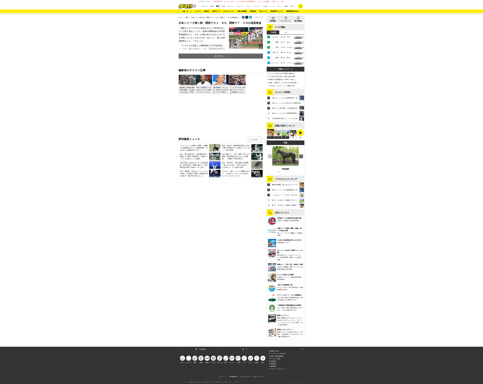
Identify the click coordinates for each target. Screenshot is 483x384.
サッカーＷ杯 (228, 1)
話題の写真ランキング (285, 126)
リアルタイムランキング (286, 179)
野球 (217, 6)
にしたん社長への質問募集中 (245, 1)
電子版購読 (298, 21)
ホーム (181, 17)
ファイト (256, 6)
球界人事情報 (242, 11)
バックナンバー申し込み (278, 353)
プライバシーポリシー (277, 369)
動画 (286, 6)
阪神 (223, 6)
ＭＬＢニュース (228, 11)
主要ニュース (283, 69)
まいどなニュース (245, 376)
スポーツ (240, 6)
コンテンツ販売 (275, 358)
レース (272, 6)
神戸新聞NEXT (233, 376)
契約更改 (253, 11)
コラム (279, 6)
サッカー (231, 6)
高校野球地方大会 (292, 11)
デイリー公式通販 (263, 1)
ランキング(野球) (282, 92)
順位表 (206, 11)
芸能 (212, 6)
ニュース (198, 11)
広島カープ (275, 1)
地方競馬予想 (217, 1)
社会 (292, 6)
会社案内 (273, 361)
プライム (204, 6)
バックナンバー (285, 21)
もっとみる (253, 139)
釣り (282, 1)
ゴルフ (248, 6)
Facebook (202, 349)
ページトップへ (301, 349)
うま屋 (264, 6)
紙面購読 (273, 21)
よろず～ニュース (258, 376)
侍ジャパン (263, 11)
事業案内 (273, 366)
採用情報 (273, 363)
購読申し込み (275, 351)
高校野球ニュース (277, 11)
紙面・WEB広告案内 (277, 356)
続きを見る (219, 56)
